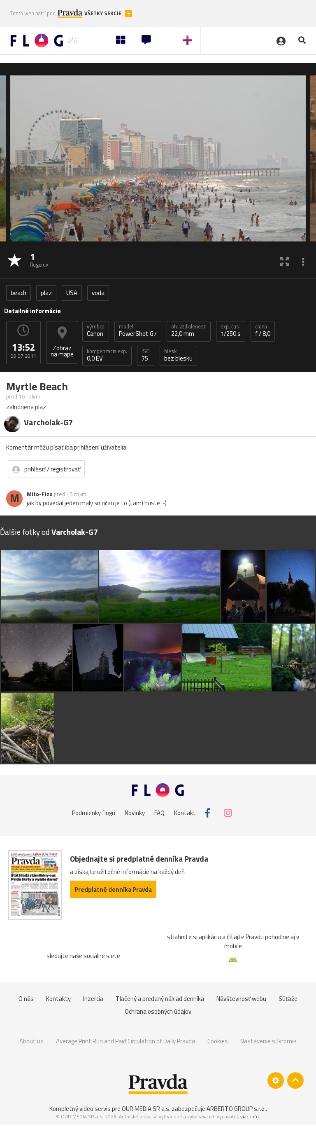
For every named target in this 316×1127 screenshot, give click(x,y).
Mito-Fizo (40, 494)
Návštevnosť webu (241, 998)
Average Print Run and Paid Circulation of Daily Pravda (125, 1041)
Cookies (217, 1041)
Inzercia (93, 998)
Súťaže (288, 998)
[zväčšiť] (284, 261)
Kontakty (58, 998)
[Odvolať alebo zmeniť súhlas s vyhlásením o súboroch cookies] (275, 1080)
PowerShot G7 (138, 330)
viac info (249, 1116)
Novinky (135, 813)
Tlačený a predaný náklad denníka (160, 998)
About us (31, 1041)
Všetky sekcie (103, 13)
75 (146, 355)
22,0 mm (188, 330)
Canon (96, 330)
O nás (26, 998)
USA (71, 293)
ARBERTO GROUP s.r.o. (236, 1108)
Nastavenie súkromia (268, 1041)
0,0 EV (107, 355)
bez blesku (178, 355)
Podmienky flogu (93, 813)
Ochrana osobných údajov (158, 1011)
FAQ (159, 813)
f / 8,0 (262, 330)
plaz (46, 293)
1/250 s (231, 330)
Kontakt (185, 813)
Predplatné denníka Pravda (113, 889)
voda (98, 293)
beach (18, 293)
